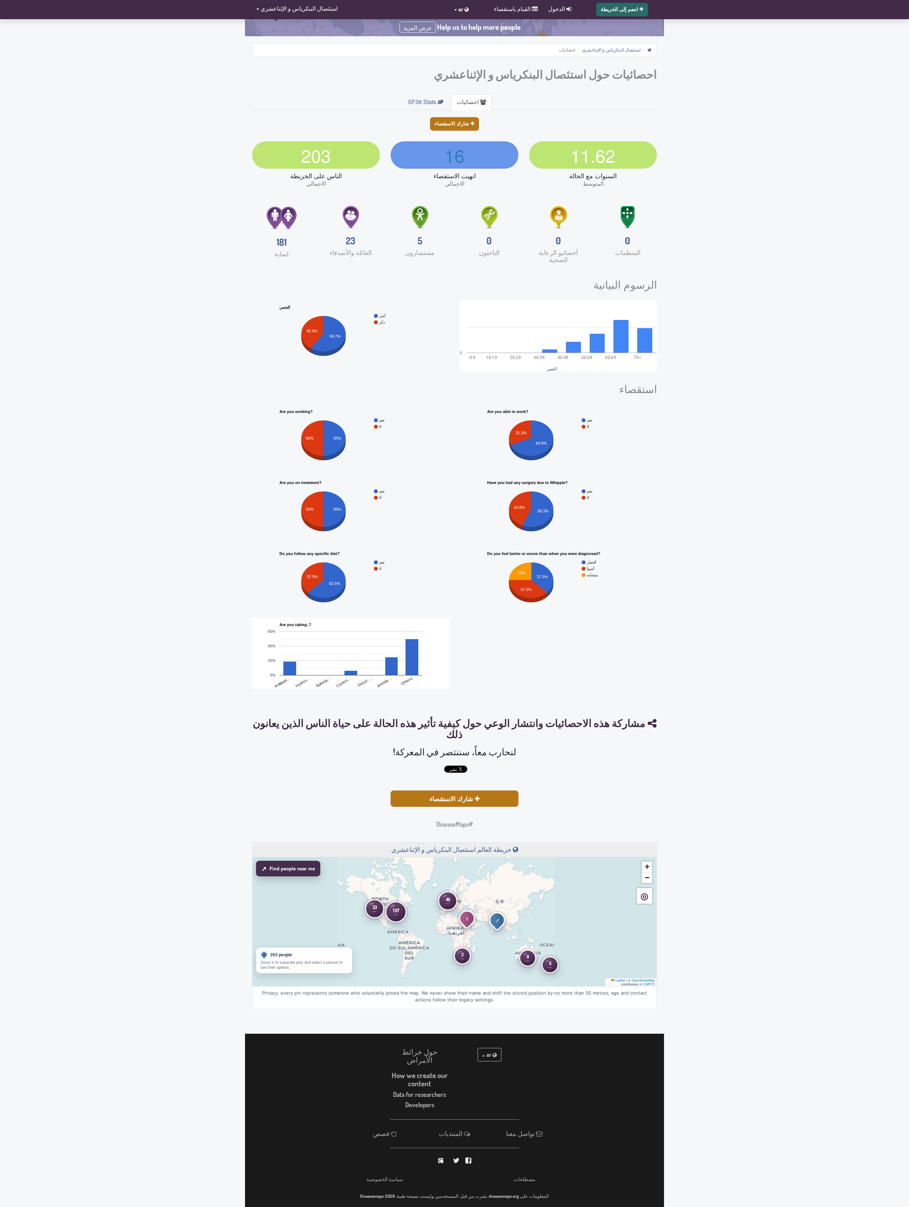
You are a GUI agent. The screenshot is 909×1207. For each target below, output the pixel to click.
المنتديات (451, 1133)
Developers (419, 1105)
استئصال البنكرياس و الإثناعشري (611, 50)
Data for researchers (419, 1094)
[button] (295, 9)
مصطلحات (524, 1179)
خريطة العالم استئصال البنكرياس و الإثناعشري (452, 849)
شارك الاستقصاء (452, 123)
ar (488, 1054)
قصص (382, 1133)
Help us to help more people (479, 27)
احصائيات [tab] (468, 102)
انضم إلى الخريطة (620, 8)
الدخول (557, 8)
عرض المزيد (417, 28)
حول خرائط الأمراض (419, 1056)
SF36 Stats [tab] (422, 102)
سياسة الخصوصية (384, 1179)
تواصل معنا (521, 1133)
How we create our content (420, 1079)
